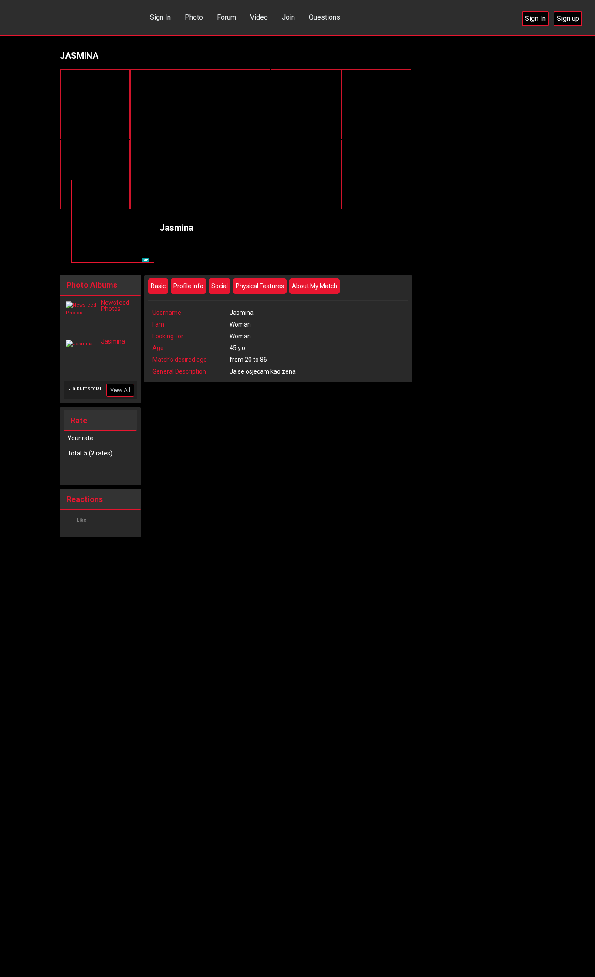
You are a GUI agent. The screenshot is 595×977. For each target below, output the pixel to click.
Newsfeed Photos (115, 305)
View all (120, 390)
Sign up (568, 18)
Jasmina (113, 341)
